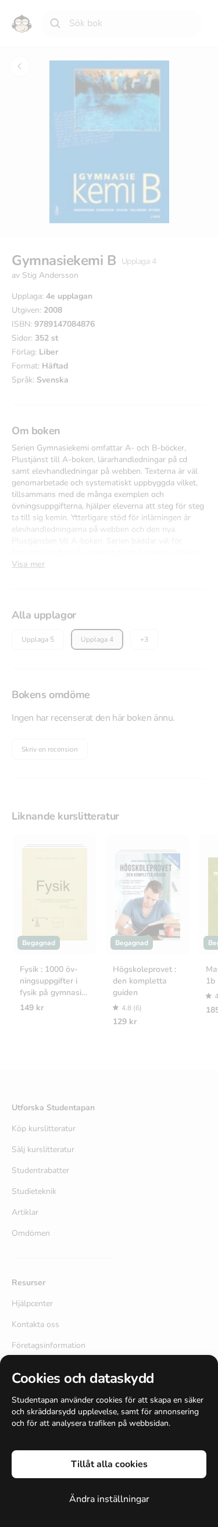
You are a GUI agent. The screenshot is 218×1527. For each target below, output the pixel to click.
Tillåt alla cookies (109, 1464)
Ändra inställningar (109, 1499)
